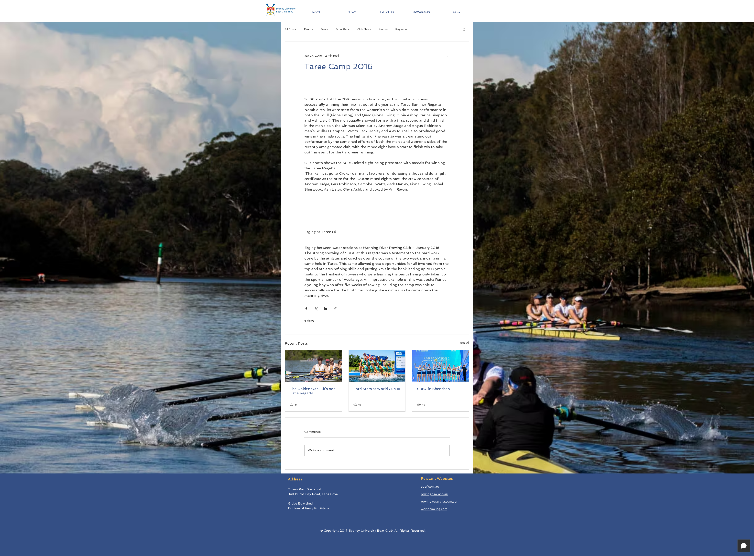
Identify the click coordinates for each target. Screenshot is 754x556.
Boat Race (343, 29)
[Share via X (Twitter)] (316, 308)
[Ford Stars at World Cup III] (377, 366)
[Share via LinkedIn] (325, 308)
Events (308, 29)
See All (464, 342)
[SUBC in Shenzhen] (440, 366)
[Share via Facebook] (306, 308)
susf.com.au (430, 486)
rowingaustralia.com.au (439, 501)
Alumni (383, 29)
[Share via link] (335, 308)
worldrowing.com (434, 509)
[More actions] (447, 55)
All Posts (290, 29)
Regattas (401, 29)
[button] (421, 12)
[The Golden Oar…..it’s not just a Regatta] (313, 366)
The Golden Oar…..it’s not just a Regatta (312, 391)
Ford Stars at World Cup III (376, 389)
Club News (364, 29)
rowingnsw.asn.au (434, 494)
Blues (324, 29)
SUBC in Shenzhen (433, 389)
